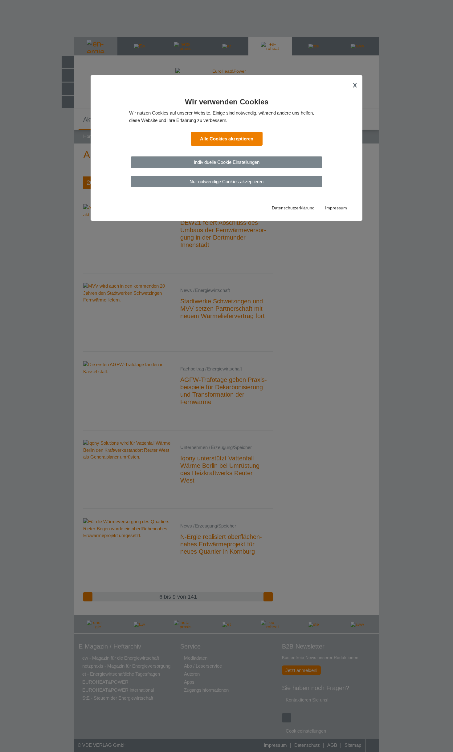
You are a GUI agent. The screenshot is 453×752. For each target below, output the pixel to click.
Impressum (336, 208)
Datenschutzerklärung (293, 208)
